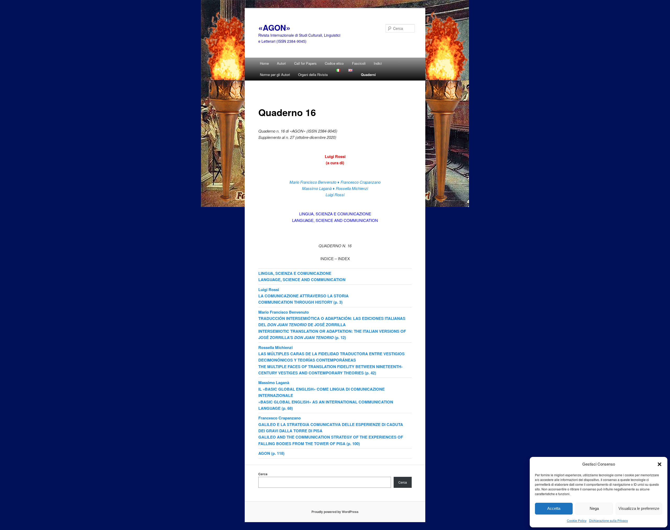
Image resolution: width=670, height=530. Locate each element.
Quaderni (368, 74)
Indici (378, 63)
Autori (281, 63)
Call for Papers (305, 63)
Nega (594, 508)
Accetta (553, 508)
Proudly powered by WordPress (335, 511)
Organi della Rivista (313, 74)
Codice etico (334, 63)
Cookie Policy (577, 520)
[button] (659, 464)
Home (264, 63)
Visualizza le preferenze (638, 508)
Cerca (262, 474)
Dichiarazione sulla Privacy (608, 520)
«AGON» (274, 27)
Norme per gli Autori (275, 74)
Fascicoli (359, 63)
